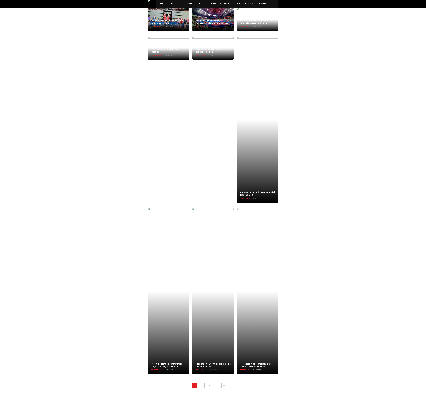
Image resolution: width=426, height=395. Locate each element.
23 (224, 385)
